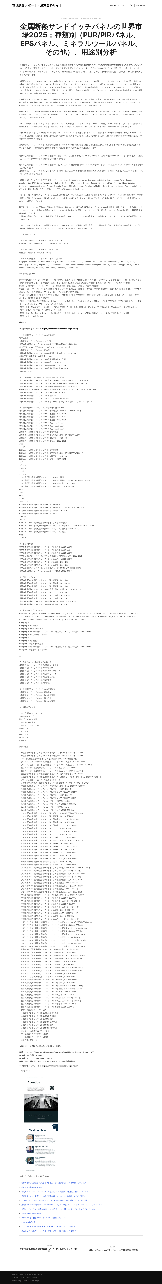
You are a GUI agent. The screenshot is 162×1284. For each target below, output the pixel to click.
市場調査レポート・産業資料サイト (24, 5)
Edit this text (141, 5)
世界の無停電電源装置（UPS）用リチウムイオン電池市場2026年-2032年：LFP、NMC (53, 1183)
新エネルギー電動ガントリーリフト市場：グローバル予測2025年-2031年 (48, 1231)
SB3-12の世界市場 (28, 1222)
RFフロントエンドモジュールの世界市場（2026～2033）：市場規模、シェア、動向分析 (54, 1200)
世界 (91, 18)
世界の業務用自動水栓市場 (31, 1213)
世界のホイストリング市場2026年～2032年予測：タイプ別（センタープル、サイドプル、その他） (58, 1209)
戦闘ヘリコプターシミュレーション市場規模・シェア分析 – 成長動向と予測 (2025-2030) (54, 1192)
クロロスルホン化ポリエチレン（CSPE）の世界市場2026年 (43, 1218)
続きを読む (23, 322)
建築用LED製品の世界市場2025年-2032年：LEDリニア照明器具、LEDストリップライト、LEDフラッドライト (62, 1205)
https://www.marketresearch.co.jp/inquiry (60, 329)
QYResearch (85, 18)
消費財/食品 (97, 18)
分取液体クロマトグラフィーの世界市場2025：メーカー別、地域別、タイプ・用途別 (53, 1196)
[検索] (131, 5)
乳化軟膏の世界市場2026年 (31, 1187)
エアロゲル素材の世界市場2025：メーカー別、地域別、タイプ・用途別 (48, 1227)
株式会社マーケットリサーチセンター (27, 1274)
